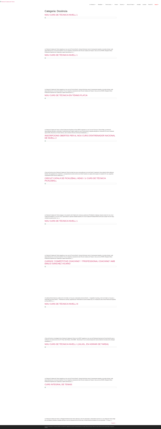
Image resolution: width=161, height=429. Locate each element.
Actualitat (139, 4)
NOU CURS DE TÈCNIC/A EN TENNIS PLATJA (66, 95)
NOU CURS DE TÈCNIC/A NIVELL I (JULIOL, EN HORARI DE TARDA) (77, 344)
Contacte (144, 4)
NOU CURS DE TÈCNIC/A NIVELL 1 (61, 15)
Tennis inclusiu (108, 4)
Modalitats (100, 4)
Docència (122, 4)
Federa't (116, 4)
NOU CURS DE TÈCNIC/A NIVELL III (61, 304)
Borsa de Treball (130, 4)
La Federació (92, 4)
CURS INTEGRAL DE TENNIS (58, 384)
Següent (113, 423)
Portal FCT (150, 4)
